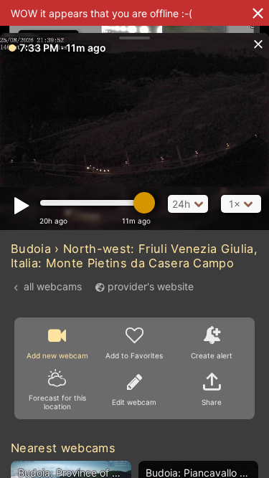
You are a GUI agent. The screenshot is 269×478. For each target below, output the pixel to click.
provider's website (151, 286)
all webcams (53, 286)
